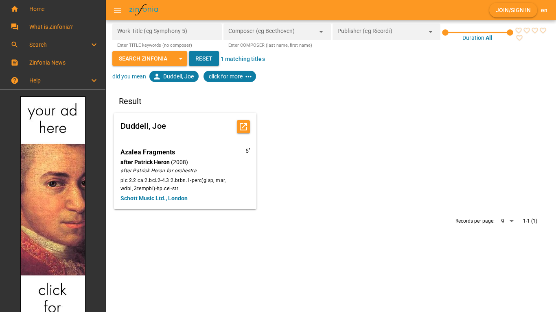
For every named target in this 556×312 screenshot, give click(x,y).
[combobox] (271, 34)
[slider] (477, 32)
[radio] (518, 30)
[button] (52, 9)
